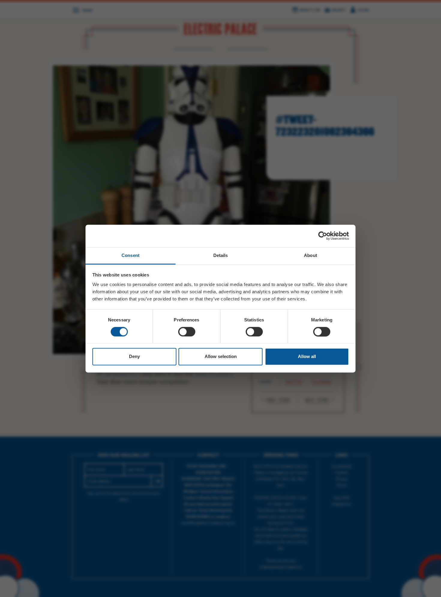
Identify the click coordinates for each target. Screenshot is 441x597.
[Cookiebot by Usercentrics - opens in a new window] (322, 235)
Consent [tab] (131, 255)
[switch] (186, 331)
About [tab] (310, 255)
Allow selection (221, 356)
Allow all (307, 356)
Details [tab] (220, 255)
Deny (134, 356)
